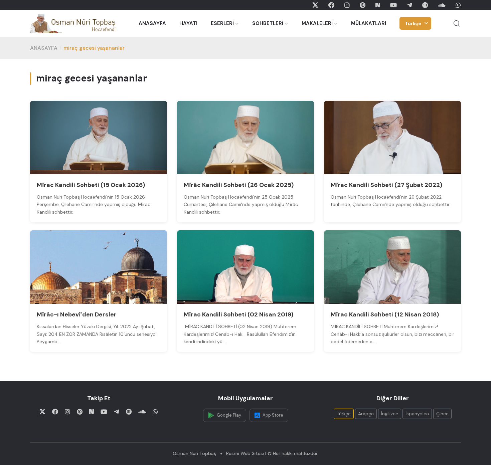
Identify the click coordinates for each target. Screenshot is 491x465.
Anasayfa (43, 47)
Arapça (366, 414)
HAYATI (188, 23)
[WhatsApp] (458, 5)
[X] (315, 5)
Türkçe (413, 23)
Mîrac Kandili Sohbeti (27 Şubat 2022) (386, 185)
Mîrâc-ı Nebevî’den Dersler (77, 314)
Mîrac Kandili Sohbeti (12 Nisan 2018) (385, 314)
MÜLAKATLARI (368, 23)
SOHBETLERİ (267, 23)
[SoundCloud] (442, 5)
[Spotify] (425, 5)
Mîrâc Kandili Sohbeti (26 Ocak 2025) (239, 185)
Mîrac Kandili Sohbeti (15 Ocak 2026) (91, 185)
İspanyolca (417, 414)
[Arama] (456, 23)
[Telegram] (409, 5)
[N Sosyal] (377, 5)
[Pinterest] (362, 5)
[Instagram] (347, 5)
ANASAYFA (152, 23)
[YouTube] (393, 5)
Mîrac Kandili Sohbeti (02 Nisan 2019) (238, 314)
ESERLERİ (222, 23)
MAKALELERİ (317, 23)
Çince (442, 414)
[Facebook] (331, 5)
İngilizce (389, 414)
